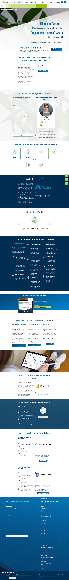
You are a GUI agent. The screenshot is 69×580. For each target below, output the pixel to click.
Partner (7, 501)
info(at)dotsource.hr (44, 568)
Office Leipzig (43, 530)
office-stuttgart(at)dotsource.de (47, 557)
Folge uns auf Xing (45, 501)
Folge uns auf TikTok (57, 501)
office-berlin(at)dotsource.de (46, 527)
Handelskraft (26, 501)
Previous (2, 6)
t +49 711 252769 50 (44, 555)
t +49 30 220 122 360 (44, 525)
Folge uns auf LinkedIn (42, 501)
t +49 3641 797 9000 (44, 513)
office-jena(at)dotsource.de (46, 516)
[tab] (65, 2)
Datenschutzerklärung (49, 576)
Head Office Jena (44, 508)
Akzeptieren (12, 578)
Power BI (46, 393)
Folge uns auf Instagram (51, 501)
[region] (34, 6)
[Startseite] (2, 9)
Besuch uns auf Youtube (54, 501)
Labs (22, 501)
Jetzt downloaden (42, 307)
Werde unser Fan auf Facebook (48, 501)
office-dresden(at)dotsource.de (47, 547)
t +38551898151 (44, 566)
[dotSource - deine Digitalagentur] (4, 2)
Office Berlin (43, 520)
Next (50, 224)
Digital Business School (15, 501)
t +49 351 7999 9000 (44, 545)
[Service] (66, 181)
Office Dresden (44, 541)
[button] (62, 2)
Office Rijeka (43, 561)
